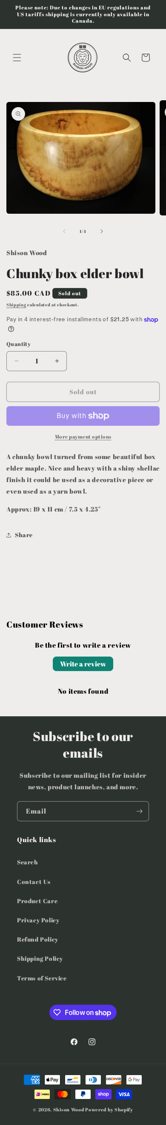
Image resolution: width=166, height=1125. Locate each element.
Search (27, 862)
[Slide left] (64, 231)
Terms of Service (42, 978)
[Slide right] (101, 231)
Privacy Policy (38, 920)
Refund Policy (37, 939)
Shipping (16, 305)
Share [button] (24, 535)
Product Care (37, 901)
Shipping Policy (40, 958)
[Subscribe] (139, 811)
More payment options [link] (83, 436)
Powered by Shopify (109, 1109)
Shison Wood (68, 1109)
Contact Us (34, 882)
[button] (17, 57)
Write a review (83, 664)
